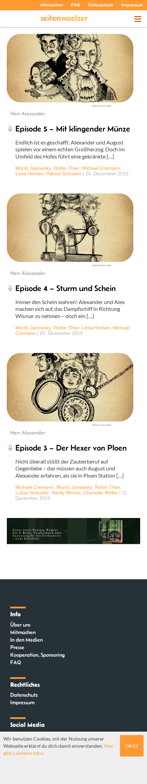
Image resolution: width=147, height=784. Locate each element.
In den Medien (26, 640)
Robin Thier (66, 168)
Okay (131, 746)
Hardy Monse (66, 492)
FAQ (75, 5)
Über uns (20, 625)
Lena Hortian (29, 173)
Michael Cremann (101, 168)
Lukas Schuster (32, 492)
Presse (17, 647)
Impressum (132, 5)
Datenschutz (100, 5)
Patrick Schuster (63, 173)
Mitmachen (51, 5)
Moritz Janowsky (33, 168)
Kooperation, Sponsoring (37, 655)
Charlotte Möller (100, 492)
